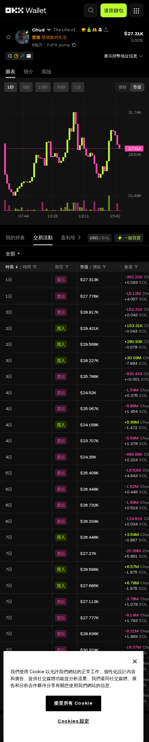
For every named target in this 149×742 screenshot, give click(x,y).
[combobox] (13, 254)
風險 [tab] (46, 71)
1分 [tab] (77, 87)
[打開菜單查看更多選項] (136, 8)
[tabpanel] (74, 479)
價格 (97, 267)
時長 (10, 267)
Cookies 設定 (73, 721)
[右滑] (78, 237)
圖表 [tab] (10, 71)
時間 (27, 267)
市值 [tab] (137, 87)
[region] (73, 696)
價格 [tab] (123, 87)
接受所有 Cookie (73, 703)
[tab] (15, 237)
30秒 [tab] (60, 87)
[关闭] (134, 661)
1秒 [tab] (10, 87)
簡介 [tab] (28, 71)
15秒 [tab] (42, 87)
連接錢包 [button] (113, 10)
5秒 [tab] (26, 87)
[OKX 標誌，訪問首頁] (26, 10)
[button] (90, 10)
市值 (84, 267)
